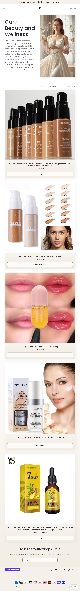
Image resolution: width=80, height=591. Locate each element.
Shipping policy (56, 586)
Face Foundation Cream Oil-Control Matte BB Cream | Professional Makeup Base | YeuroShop (40, 165)
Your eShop (13, 586)
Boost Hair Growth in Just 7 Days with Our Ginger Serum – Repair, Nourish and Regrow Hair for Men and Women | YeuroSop (40, 529)
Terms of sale (36, 588)
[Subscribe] (55, 560)
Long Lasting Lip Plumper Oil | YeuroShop (40, 347)
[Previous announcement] (4, 2)
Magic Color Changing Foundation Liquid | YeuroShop (40, 437)
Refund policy (23, 586)
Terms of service (44, 586)
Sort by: (44, 86)
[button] (4, 7)
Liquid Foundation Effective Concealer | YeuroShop (40, 256)
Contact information (68, 586)
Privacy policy (33, 586)
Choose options (40, 174)
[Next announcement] (76, 2)
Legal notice (46, 588)
